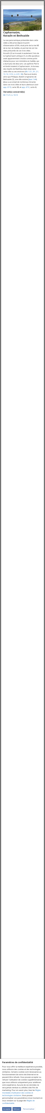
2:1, (37, 71)
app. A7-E (25, 87)
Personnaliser (29, 1109)
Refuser (17, 1109)
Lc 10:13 (14, 95)
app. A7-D (7, 87)
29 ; (33, 71)
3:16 (11, 74)
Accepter (6, 1109)
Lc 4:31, (17, 74)
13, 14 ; (6, 74)
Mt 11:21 (6, 95)
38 (21, 74)
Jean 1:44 (32, 79)
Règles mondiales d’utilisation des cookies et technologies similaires (21, 1093)
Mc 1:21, (28, 71)
